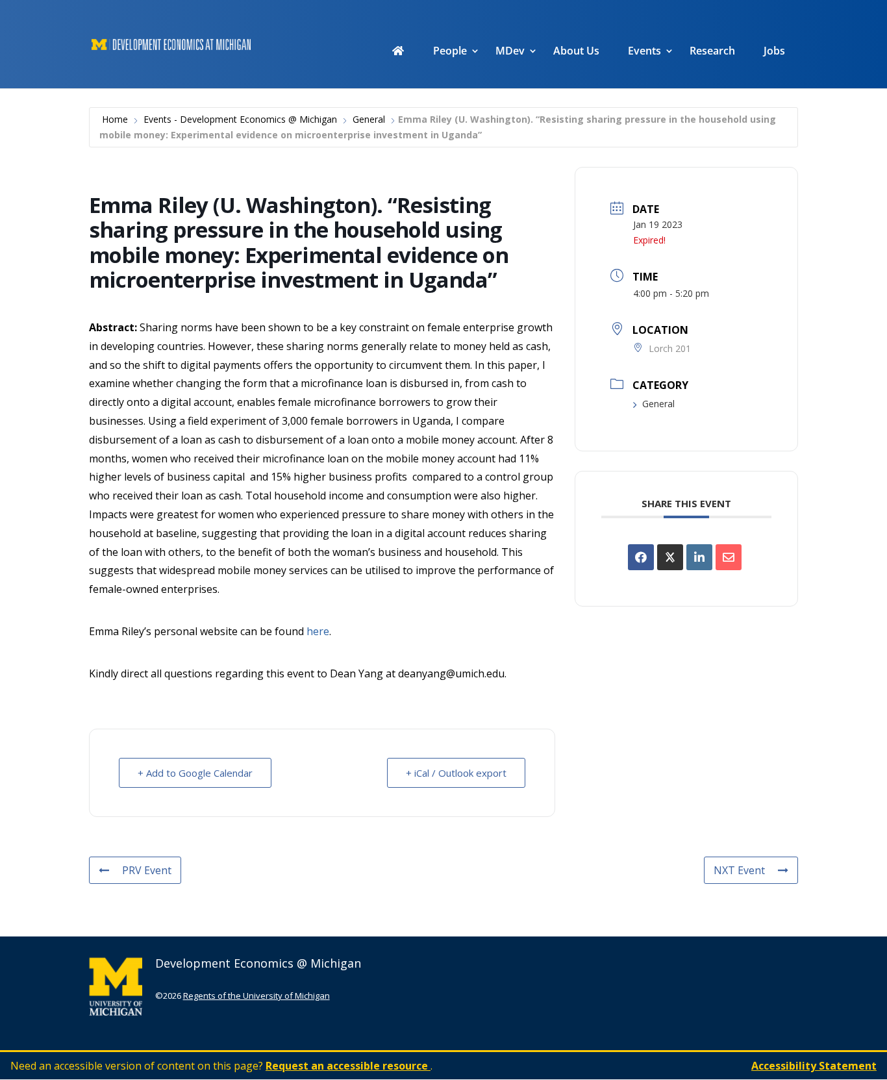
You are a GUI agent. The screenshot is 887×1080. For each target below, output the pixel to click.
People (450, 52)
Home (115, 119)
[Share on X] (670, 557)
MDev (510, 52)
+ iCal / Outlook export (456, 772)
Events (644, 52)
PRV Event (146, 870)
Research (712, 52)
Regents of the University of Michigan (256, 995)
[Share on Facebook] (641, 557)
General (369, 119)
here (317, 631)
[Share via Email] (729, 557)
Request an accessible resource (348, 1066)
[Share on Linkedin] (699, 557)
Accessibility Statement (814, 1066)
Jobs (774, 52)
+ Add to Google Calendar (195, 772)
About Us (576, 52)
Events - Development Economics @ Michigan (240, 119)
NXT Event (739, 870)
